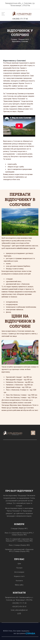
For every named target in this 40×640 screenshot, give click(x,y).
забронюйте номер (9, 243)
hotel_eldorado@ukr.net (19, 610)
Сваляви (20, 94)
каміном (5, 292)
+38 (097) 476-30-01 (19, 606)
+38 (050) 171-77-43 (20, 19)
